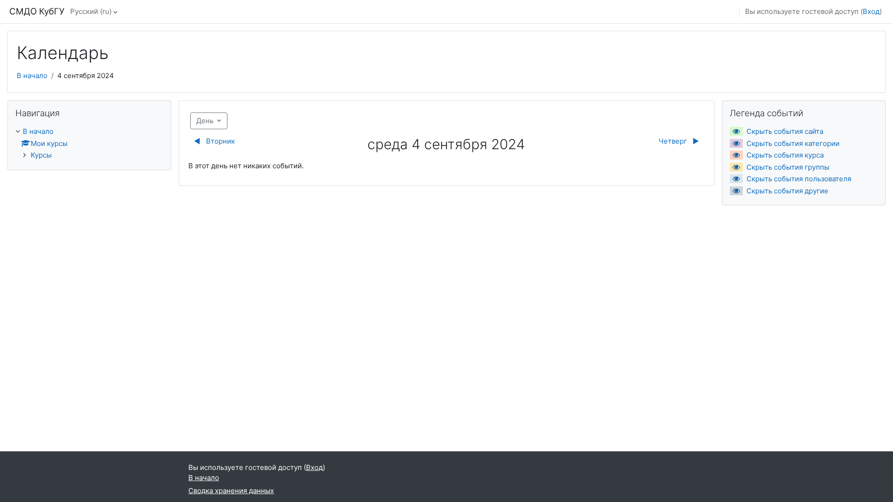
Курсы (41, 155)
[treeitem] (89, 143)
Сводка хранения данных (231, 490)
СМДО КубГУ (37, 11)
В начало (32, 75)
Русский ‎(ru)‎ (91, 11)
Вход (871, 11)
